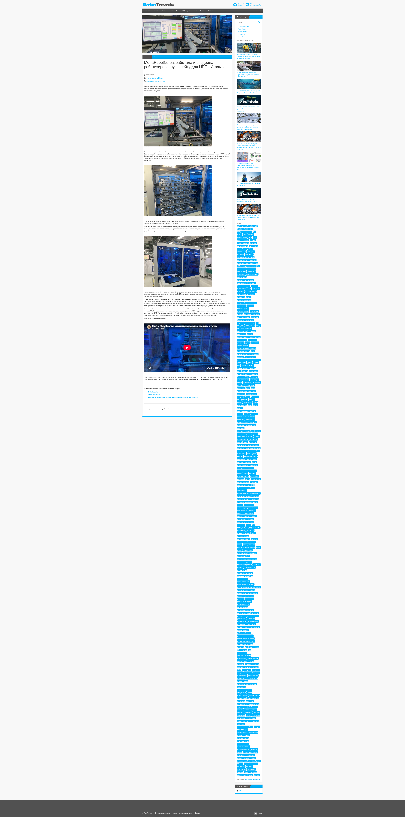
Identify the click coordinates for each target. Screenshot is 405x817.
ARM (251, 226)
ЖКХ (238, 371)
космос (257, 431)
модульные (241, 459)
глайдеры (240, 326)
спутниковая (241, 698)
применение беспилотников (247, 559)
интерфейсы (250, 385)
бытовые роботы (251, 291)
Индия (239, 382)
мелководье (241, 454)
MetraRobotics (153, 392)
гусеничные (252, 340)
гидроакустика (242, 323)
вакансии (245, 294)
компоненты (250, 419)
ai (242, 226)
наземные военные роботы (246, 471)
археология (241, 269)
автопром (251, 252)
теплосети (248, 712)
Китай (255, 405)
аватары (246, 243)
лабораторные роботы (245, 436)
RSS (246, 779)
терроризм (241, 715)
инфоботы (240, 388)
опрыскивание (242, 510)
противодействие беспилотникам (248, 587)
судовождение (254, 704)
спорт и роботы (254, 695)
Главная (147, 11)
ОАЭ (252, 485)
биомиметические (243, 286)
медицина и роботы (253, 451)
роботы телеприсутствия (245, 641)
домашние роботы (243, 354)
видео (248, 297)
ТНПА (249, 721)
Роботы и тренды (255, 4)
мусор (254, 462)
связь (245, 661)
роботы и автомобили (251, 627)
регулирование (242, 607)
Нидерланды (255, 479)
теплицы (240, 712)
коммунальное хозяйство (246, 417)
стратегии (249, 701)
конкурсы (253, 422)
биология (252, 283)
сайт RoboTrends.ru (244, 656)
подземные (241, 530)
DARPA (246, 229)
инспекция (256, 382)
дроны (249, 363)
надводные (241, 468)
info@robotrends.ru (163, 813)
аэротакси (240, 274)
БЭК (238, 294)
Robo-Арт (241, 37)
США (250, 707)
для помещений (242, 345)
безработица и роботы (245, 280)
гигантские (249, 320)
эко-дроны (240, 766)
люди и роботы (253, 445)
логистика (252, 442)
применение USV (243, 556)
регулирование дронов (245, 610)
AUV (256, 226)
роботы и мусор (242, 630)
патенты (250, 519)
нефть (247, 479)
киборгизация (242, 405)
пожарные (250, 530)
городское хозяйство (244, 328)
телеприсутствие (250, 710)
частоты (246, 758)
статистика (241, 701)
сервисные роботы (251, 667)
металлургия (251, 454)
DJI (254, 232)
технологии (256, 715)
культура (240, 434)
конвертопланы (242, 422)
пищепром (241, 525)
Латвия (257, 436)
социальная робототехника (246, 684)
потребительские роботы (246, 547)
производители (250, 567)
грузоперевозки (242, 337)
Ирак (248, 388)
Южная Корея (242, 775)
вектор (252, 294)
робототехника (253, 621)
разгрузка (240, 599)
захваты (245, 371)
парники (253, 516)
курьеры (255, 434)
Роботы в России (199, 11)
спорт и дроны (242, 695)
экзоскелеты (253, 764)
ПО (253, 525)
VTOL (239, 243)
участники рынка (243, 741)
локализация (241, 445)
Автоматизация (154, 394)
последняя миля (249, 545)
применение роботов (244, 564)
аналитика (252, 260)
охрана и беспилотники (245, 513)
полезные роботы (243, 539)
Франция (254, 749)
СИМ (239, 670)
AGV (238, 226)
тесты (248, 715)
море (254, 459)
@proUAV (240, 6)
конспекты (240, 425)
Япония (256, 775)
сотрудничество (252, 678)
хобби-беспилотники (250, 752)
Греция (249, 334)
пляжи (248, 525)
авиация (253, 243)
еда (238, 365)
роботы (239, 627)
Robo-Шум (241, 34)
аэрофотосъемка (252, 274)
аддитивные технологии (245, 257)
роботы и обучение (244, 633)
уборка (239, 735)
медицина (240, 451)
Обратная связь (244, 791)
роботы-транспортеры (245, 644)
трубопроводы (242, 729)
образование (241, 491)
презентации (247, 550)
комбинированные (250, 414)
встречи (240, 314)
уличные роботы (243, 738)
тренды (256, 727)
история (240, 397)
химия (239, 752)
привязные (252, 553)
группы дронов (255, 337)
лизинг (239, 442)
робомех (255, 616)
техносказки (251, 718)
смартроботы (241, 675)
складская (255, 670)
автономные (241, 252)
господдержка (242, 331)
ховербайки (241, 755)
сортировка (241, 678)
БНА (249, 289)
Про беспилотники (255, 6)
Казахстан (254, 397)
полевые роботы (243, 536)
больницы (255, 289)
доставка (255, 354)
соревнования (253, 675)
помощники (241, 542)
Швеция (240, 764)
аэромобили (241, 271)
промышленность (243, 582)
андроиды (240, 263)
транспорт (240, 724)
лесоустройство (242, 439)
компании (240, 419)
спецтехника (241, 693)
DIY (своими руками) (244, 232)
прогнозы (257, 564)
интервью (240, 385)
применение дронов (244, 562)
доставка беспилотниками (246, 357)
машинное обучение (253, 448)
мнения (240, 456)
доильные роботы (243, 351)
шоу (245, 764)
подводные (241, 528)
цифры (239, 758)
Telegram (256, 779)
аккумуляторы (242, 260)
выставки (256, 314)
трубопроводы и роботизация (247, 732)
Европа (256, 363)
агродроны (249, 254)
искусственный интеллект (246, 391)
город (258, 326)
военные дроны (242, 308)
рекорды (240, 616)
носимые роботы (243, 485)
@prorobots (241, 4)
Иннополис (247, 382)
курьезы (247, 434)
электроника (241, 769)
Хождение (250, 755)
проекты (240, 567)
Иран (253, 388)
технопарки (241, 718)
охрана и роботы (243, 516)
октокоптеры (248, 505)
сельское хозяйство (252, 664)
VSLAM (252, 240)
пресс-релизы (242, 553)
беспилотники (242, 283)
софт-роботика (242, 681)
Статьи (164, 11)
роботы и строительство (245, 638)
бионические (241, 289)
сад (249, 650)
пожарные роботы (243, 533)
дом (252, 351)
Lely (245, 234)
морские (248, 462)
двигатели (255, 343)
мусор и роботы (242, 465)
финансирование (243, 747)
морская (240, 462)
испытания (241, 394)
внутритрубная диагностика (246, 303)
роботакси (251, 619)
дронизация (256, 360)
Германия (240, 320)
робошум (240, 647)
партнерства (241, 519)
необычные (254, 476)
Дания (248, 343)
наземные (250, 468)
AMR (246, 226)
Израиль (240, 377)
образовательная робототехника (248, 493)
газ (238, 317)
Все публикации (243, 26)
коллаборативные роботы (246, 411)
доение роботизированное (246, 348)
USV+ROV (245, 240)
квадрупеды (248, 402)
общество (255, 499)
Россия (256, 647)
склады (239, 673)
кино (250, 405)
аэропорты (251, 271)
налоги (239, 473)
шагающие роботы (243, 761)
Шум (171, 11)
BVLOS (239, 229)
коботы (239, 408)
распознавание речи (244, 601)
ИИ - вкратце (253, 377)
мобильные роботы (251, 456)
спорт (250, 693)
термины (257, 712)
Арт (177, 11)
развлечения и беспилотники (247, 593)
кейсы (256, 402)
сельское (240, 664)
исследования (251, 394)
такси (255, 707)
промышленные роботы (245, 584)
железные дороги (248, 365)
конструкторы (250, 425)
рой (251, 647)
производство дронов (244, 573)
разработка (249, 599)
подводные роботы (253, 528)
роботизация (161, 81)
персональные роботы (245, 522)
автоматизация (151, 81)
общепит (256, 496)
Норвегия (253, 482)
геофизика (255, 317)
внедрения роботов (244, 300)
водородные (241, 306)
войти (176, 409)
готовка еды (241, 334)
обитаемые (241, 488)
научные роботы (243, 476)
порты (239, 545)
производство (242, 570)
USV (238, 240)
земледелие (253, 371)
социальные (241, 687)
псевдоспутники (242, 590)
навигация (253, 465)
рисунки (247, 616)
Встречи (210, 11)
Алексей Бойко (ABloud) (154, 78)
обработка (250, 488)
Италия (247, 397)
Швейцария (256, 761)
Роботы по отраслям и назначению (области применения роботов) (173, 397)
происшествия (242, 579)
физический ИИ (242, 744)
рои (246, 647)
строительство (242, 704)
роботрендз (241, 624)
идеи (246, 374)
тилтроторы (241, 721)
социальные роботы (244, 690)
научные (252, 473)
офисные (252, 510)
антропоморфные (249, 266)
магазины (240, 448)
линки (246, 442)
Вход (260, 813)
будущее (240, 291)
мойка (249, 459)
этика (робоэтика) (250, 772)
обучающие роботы (244, 496)
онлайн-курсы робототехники (247, 508)
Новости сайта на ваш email (182, 813)
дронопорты (241, 363)
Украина (246, 735)
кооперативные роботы (245, 431)
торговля (256, 721)
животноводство (242, 368)
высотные (247, 314)
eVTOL (239, 234)
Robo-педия (186, 11)
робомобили (241, 619)
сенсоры (240, 667)
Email (250, 779)
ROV (250, 237)
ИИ (246, 377)
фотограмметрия (243, 749)
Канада (251, 399)
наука (246, 473)
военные (251, 306)
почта (258, 547)
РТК (238, 650)
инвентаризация (243, 380)
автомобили (253, 246)
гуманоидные (242, 340)
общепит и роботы (243, 499)
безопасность (242, 277)
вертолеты (241, 297)
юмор (250, 775)
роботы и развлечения (245, 636)
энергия (240, 772)
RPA (254, 237)
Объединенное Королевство (247, 502)
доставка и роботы (243, 360)
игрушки (240, 374)
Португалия (251, 542)
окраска (240, 505)
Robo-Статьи (242, 31)
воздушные (254, 311)
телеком (240, 710)
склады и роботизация (251, 673)
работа (252, 590)
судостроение (242, 707)
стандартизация (253, 698)
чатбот (253, 758)
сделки (251, 661)
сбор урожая (241, 658)
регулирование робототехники (247, 613)
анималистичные (252, 263)
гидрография (253, 323)
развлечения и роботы (245, 596)
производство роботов (245, 576)
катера (239, 402)
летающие (253, 439)
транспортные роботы (245, 727)
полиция (254, 539)
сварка (239, 661)
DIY (251, 229)
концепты (240, 428)
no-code (250, 234)
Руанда (244, 650)
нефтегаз (240, 479)
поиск (253, 533)
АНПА (239, 266)
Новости (156, 11)
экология (249, 766)
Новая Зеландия (243, 482)
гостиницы (252, 331)
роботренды (251, 624)
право (239, 550)
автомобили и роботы (244, 249)
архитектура (251, 269)
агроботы (240, 254)
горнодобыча (250, 326)
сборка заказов (253, 658)
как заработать (242, 399)
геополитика (245, 317)
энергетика (251, 769)
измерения (253, 374)
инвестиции (254, 380)
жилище (253, 368)
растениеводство (243, 604)
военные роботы (243, 311)
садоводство (241, 653)
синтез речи (246, 670)
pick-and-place (242, 237)
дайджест (240, 343)
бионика (254, 286)
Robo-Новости (159, 57)
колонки (240, 414)
